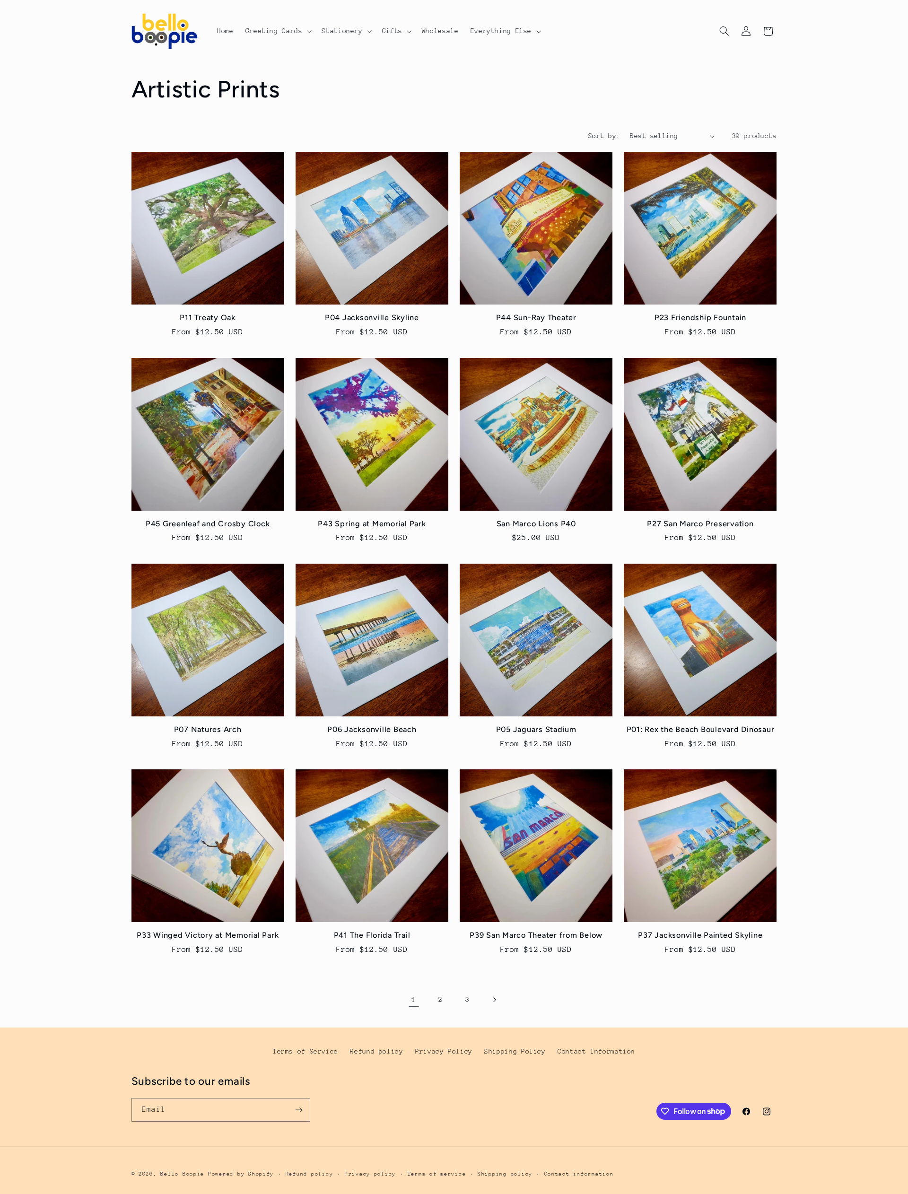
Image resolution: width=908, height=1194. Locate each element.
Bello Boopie (182, 1174)
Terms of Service (305, 1051)
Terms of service (437, 1174)
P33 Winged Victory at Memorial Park (208, 935)
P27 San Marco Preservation (700, 523)
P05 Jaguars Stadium (536, 729)
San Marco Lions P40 (536, 523)
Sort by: (604, 135)
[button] (277, 31)
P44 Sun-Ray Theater (536, 317)
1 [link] (413, 999)
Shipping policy (505, 1174)
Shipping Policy (514, 1051)
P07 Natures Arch (208, 729)
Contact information (579, 1174)
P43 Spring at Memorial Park (372, 523)
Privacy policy (370, 1174)
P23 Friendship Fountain (700, 317)
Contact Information (596, 1051)
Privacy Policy (443, 1051)
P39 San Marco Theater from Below (536, 935)
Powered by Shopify (241, 1174)
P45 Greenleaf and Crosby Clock (208, 523)
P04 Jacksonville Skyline (372, 317)
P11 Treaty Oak (208, 317)
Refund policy (376, 1051)
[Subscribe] (298, 1109)
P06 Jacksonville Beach (372, 729)
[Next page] (494, 1000)
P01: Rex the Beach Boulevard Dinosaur (701, 729)
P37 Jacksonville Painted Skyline (700, 935)
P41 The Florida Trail (372, 935)
